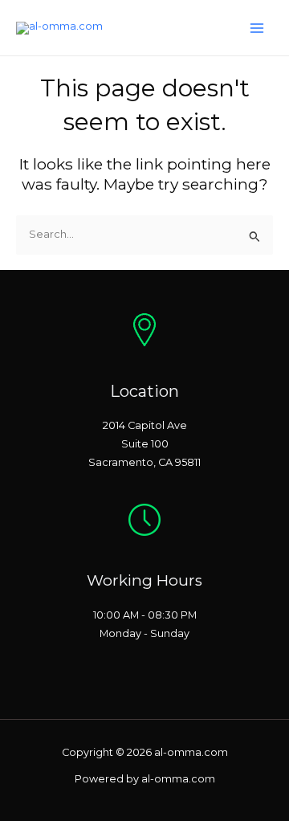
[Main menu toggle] (257, 27)
